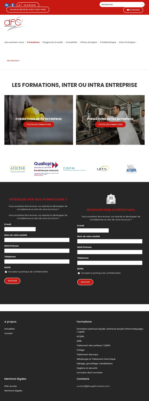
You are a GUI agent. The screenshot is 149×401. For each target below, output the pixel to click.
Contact (8, 333)
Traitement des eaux (87, 354)
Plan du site (10, 386)
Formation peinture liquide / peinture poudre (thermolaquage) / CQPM (110, 330)
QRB (79, 341)
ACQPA (80, 336)
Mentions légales (13, 390)
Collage (81, 350)
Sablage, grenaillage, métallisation (95, 363)
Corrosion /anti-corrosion (90, 372)
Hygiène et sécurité (87, 368)
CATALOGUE (134, 10)
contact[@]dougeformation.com (93, 386)
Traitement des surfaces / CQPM (93, 345)
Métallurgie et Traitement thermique (96, 359)
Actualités (9, 329)
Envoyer (12, 280)
